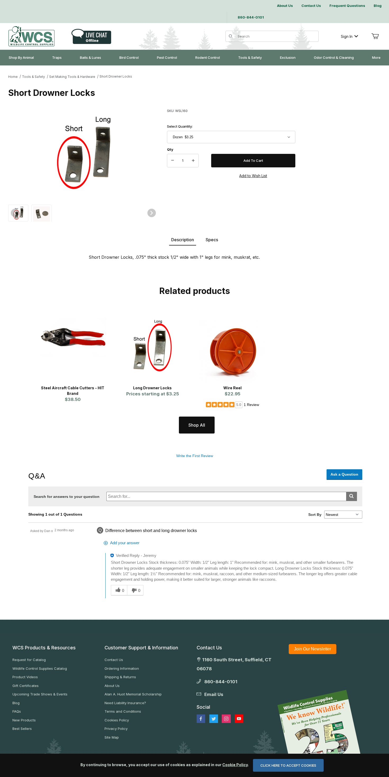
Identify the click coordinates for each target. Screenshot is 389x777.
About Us (112, 686)
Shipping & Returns (120, 677)
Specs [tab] (212, 239)
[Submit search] (351, 496)
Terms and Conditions (123, 711)
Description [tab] (182, 239)
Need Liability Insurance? (125, 703)
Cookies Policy (117, 720)
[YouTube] (239, 719)
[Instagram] (226, 719)
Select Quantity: (180, 126)
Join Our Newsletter (312, 649)
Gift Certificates (25, 686)
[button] (18, 212)
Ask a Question (344, 474)
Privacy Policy (116, 728)
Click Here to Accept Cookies (288, 765)
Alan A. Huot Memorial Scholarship (133, 694)
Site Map (112, 737)
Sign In (346, 36)
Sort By (315, 514)
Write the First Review (194, 456)
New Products (24, 720)
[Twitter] (213, 719)
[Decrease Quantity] (172, 160)
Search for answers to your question (66, 496)
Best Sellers (22, 728)
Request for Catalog (29, 660)
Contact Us (114, 660)
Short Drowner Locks (115, 76)
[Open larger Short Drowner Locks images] (83, 153)
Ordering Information (122, 668)
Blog (16, 703)
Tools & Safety (33, 77)
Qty (170, 149)
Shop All (196, 425)
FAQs (16, 711)
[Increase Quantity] (193, 160)
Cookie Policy (235, 764)
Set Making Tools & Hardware (72, 77)
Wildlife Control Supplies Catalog (39, 668)
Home (13, 77)
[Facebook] (201, 719)
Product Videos (25, 677)
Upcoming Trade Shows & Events (39, 694)
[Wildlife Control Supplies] (31, 36)
